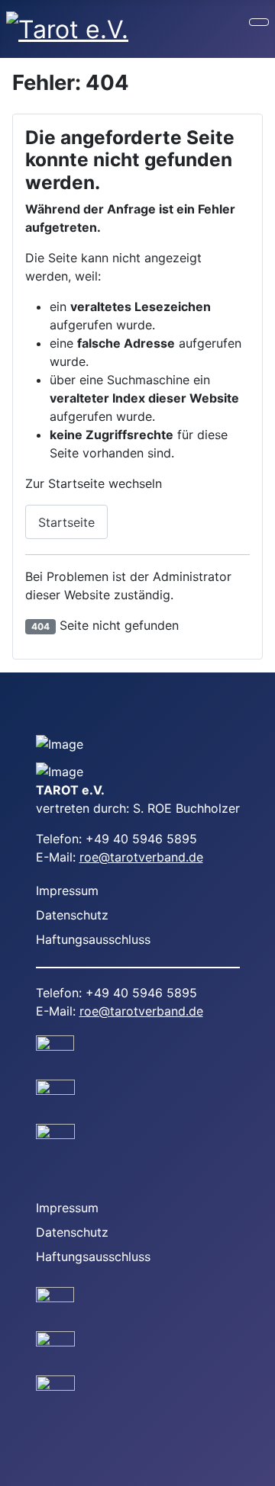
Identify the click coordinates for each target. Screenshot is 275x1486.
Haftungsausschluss (93, 939)
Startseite (66, 522)
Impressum (67, 890)
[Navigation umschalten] (259, 22)
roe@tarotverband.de (141, 857)
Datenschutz (72, 915)
